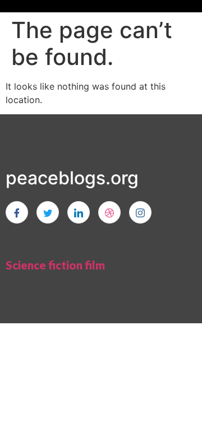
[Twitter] (47, 212)
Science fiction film (55, 265)
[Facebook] (17, 212)
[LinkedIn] (78, 212)
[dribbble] (109, 212)
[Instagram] (140, 212)
